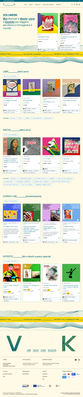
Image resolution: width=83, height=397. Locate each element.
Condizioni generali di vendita (31, 394)
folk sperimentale (12, 170)
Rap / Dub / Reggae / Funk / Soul (11, 184)
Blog (4, 376)
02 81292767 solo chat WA (9, 366)
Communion (65, 291)
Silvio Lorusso (26, 98)
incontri (10, 21)
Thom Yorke (26, 156)
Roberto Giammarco (8, 98)
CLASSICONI (12, 178)
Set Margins (26, 102)
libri (5, 18)
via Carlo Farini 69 (7, 363)
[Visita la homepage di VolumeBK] (9, 4)
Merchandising (26, 371)
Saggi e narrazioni (68, 45)
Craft (20, 118)
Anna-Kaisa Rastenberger (49, 98)
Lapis (64, 102)
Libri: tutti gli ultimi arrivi (10, 76)
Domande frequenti (7, 374)
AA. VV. (40, 34)
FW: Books (45, 104)
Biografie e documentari (65, 47)
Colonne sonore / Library (25, 178)
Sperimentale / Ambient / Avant (43, 184)
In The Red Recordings (68, 161)
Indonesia (65, 299)
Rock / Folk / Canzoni (8, 172)
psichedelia (45, 172)
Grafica (48, 49)
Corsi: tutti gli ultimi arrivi (10, 201)
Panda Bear (45, 156)
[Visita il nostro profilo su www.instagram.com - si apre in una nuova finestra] (79, 360)
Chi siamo (5, 371)
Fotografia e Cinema (47, 112)
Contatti (44, 371)
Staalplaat (6, 289)
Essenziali (51, 178)
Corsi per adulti (11, 242)
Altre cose (37, 4)
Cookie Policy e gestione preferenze (16, 394)
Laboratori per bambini (72, 240)
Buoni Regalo (26, 374)
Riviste (52, 49)
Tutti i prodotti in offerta (10, 261)
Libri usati (13, 112)
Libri (25, 4)
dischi (23, 18)
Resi (43, 379)
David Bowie (46, 283)
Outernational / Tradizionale (23, 181)
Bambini (64, 112)
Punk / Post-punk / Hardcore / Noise (60, 181)
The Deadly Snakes (67, 156)
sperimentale (6, 300)
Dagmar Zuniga (7, 156)
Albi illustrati (70, 112)
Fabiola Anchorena (74, 98)
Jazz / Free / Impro (8, 181)
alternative (31, 170)
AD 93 (5, 164)
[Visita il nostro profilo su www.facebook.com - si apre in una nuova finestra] (76, 360)
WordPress (70, 394)
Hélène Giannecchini (65, 34)
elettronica (36, 170)
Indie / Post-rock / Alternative (29, 172)
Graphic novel (6, 112)
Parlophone (46, 287)
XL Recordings (26, 161)
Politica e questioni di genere (66, 49)
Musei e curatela (56, 112)
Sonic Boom (51, 156)
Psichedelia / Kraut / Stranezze (41, 181)
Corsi (43, 350)
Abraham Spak (66, 98)
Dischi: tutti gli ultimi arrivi (10, 134)
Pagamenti (44, 374)
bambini (27, 118)
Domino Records (47, 161)
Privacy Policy (6, 394)
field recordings (71, 297)
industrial (16, 299)
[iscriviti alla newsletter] (41, 54)
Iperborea (63, 40)
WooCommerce (77, 394)
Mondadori (6, 102)
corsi (32, 18)
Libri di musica (48, 118)
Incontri (52, 350)
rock (69, 170)
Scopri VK (58, 4)
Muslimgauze (6, 283)
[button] (56, 41)
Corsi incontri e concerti (48, 4)
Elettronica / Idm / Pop (40, 178)
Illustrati (44, 49)
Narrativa (73, 47)
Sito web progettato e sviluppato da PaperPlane (70, 392)
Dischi (30, 4)
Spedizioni (44, 376)
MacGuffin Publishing (43, 39)
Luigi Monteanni (66, 283)
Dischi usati (75, 172)
